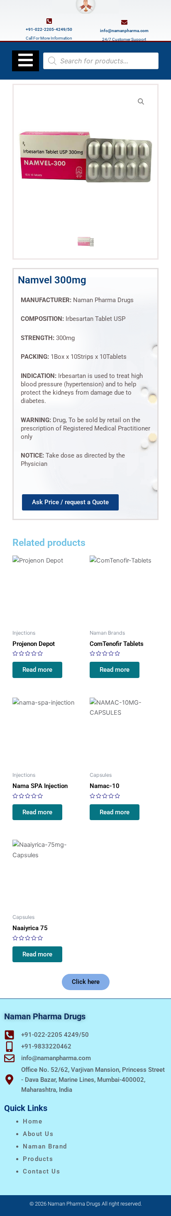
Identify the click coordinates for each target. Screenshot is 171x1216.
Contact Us (41, 1171)
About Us (38, 1134)
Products (38, 1159)
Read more (37, 669)
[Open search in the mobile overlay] (101, 61)
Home (32, 1121)
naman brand (45, 1146)
